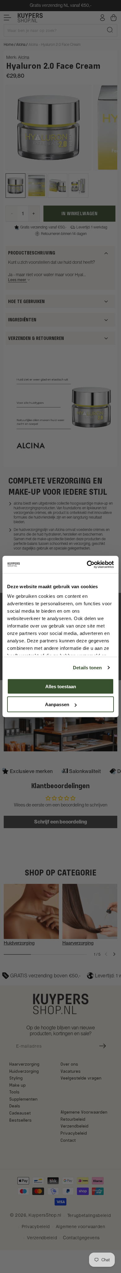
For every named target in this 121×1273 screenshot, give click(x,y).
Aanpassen (57, 704)
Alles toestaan (60, 686)
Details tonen (87, 667)
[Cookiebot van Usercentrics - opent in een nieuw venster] (87, 565)
